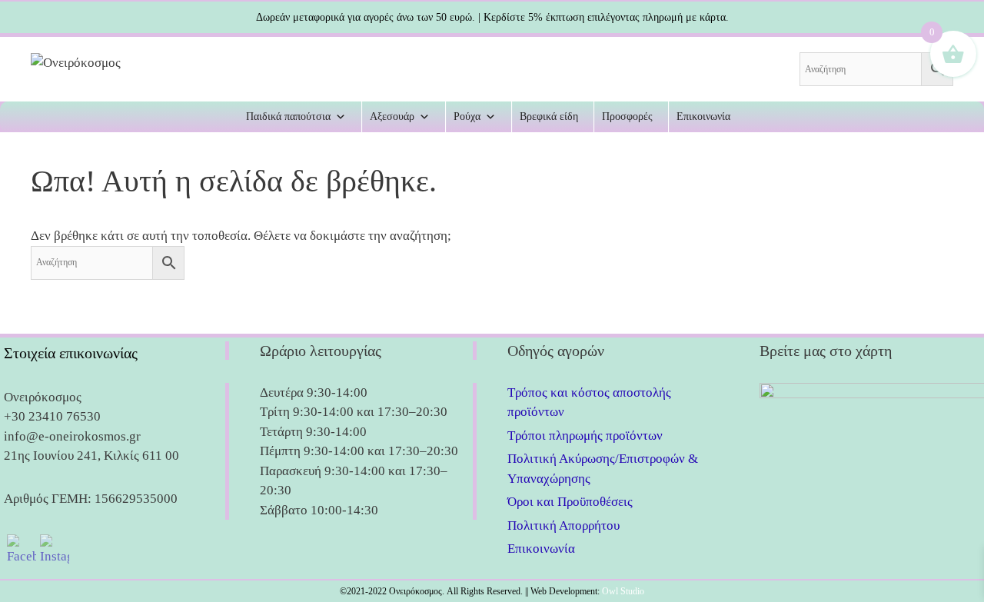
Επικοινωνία (703, 116)
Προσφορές (627, 116)
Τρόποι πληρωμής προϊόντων (585, 435)
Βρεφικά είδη (549, 116)
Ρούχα (467, 116)
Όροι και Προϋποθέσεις (570, 501)
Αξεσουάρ (392, 116)
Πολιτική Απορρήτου (563, 525)
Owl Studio (623, 591)
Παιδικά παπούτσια (288, 116)
